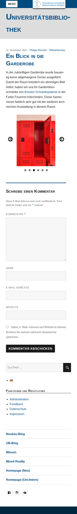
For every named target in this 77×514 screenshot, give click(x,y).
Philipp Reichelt (38, 50)
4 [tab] (38, 170)
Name (10, 268)
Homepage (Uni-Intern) (22, 479)
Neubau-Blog (15, 434)
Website (12, 307)
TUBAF (49, 4)
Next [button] (61, 139)
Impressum (17, 414)
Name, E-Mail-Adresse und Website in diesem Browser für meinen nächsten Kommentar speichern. (36, 332)
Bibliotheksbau (57, 50)
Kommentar (16, 214)
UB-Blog (12, 443)
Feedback (16, 404)
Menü (12, 4)
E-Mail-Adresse (17, 287)
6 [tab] (47, 170)
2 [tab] (30, 170)
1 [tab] (25, 170)
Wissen (11, 452)
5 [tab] (42, 170)
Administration (19, 399)
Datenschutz (18, 409)
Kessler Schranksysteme (40, 92)
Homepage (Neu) (18, 470)
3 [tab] (34, 170)
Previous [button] (10, 139)
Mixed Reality (15, 461)
